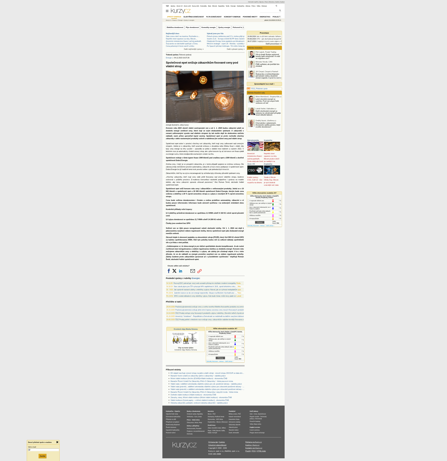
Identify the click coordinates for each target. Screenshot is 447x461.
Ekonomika (211, 419)
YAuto (266, 2)
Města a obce (233, 414)
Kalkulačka (240, 6)
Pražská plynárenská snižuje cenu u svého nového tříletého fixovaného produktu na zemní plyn (211, 307)
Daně (230, 433)
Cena (255, 414)
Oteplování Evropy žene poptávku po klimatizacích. (226, 41)
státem (188, 231)
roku (193, 189)
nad (191, 133)
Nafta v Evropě (212, 433)
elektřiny (177, 194)
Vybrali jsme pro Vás (215, 33)
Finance (174, 20)
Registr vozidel (254, 416)
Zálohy (168, 257)
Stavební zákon (234, 430)
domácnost (189, 213)
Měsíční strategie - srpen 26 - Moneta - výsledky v (226, 44)
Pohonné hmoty (239, 27)
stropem (204, 133)
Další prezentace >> (274, 44)
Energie (169, 58)
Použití (248, 451)
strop (239, 138)
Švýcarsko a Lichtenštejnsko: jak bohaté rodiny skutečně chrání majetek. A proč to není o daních (264, 77)
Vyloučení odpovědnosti (217, 445)
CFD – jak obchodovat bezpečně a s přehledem (274, 39)
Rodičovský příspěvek (173, 424)
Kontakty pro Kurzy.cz (253, 448)
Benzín (218, 430)
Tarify (227, 6)
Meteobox (271, 2)
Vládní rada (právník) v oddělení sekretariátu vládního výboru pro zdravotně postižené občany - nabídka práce (208, 389)
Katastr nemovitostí (235, 416)
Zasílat (42, 456)
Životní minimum (171, 427)
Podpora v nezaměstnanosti (196, 431)
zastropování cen (201, 128)
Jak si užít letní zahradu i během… (269, 36)
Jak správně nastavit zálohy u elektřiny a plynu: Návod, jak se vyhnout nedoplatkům (205, 290)
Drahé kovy (211, 425)
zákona (168, 167)
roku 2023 (177, 128)
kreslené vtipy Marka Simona (186, 349)
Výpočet (177, 411)
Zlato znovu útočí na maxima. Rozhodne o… (183, 36)
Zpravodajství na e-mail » (264, 84)
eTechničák (258, 419)
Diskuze (264, 6)
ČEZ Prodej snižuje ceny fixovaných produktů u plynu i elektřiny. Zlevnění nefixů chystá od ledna (211, 313)
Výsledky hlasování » (213, 361)
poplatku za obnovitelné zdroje (200, 237)
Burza (210, 414)
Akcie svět (187, 6)
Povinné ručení (170, 433)
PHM (214, 430)
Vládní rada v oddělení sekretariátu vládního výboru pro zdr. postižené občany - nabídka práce (206, 384)
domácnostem (189, 200)
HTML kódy (261, 451)
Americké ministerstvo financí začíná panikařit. (183, 41)
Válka (258, 6)
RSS (253, 89)
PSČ (239, 414)
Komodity (203, 6)
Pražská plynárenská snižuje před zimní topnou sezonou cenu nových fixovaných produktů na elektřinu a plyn (217, 310)
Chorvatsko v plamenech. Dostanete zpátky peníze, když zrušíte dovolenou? (268, 125)
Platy (200, 422)
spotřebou (201, 213)
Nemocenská (191, 428)
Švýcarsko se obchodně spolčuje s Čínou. (182, 44)
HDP (217, 419)
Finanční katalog (255, 421)
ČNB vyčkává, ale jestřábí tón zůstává (267, 65)
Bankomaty (196, 411)
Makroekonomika (253, 140)
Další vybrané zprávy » (236, 49)
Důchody (190, 434)
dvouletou (215, 146)
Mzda (196, 422)
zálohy (213, 251)
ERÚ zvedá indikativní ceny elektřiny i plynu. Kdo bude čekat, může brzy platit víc (205, 296)
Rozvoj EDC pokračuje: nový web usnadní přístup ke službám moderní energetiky (205, 283)
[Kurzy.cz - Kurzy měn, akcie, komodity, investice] (181, 13)
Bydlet (277, 2)
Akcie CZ (179, 6)
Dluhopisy (211, 416)
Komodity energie (208, 27)
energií (176, 131)
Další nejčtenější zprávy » (194, 49)
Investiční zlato (216, 428)
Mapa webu (257, 424)
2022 (239, 149)
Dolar (200, 416)
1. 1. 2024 (218, 128)
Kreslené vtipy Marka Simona (186, 329)
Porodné (198, 428)
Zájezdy (261, 2)
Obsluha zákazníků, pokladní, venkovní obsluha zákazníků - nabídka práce (199, 403)
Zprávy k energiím (189, 20)
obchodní (234, 182)
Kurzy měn (195, 6)
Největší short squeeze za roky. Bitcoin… (181, 39)
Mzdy (221, 419)
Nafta (223, 430)
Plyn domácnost (192, 27)
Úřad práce (190, 422)
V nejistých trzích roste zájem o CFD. (270, 41)
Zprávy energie (224, 27)
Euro (196, 416)
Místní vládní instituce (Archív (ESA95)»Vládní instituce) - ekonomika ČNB (199, 378)
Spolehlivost (262, 414)
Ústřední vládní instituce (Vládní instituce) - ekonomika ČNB (193, 395)
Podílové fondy (219, 416)
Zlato (209, 6)
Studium (282, 2)
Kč (225, 213)
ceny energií (174, 149)
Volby (251, 424)
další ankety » (229, 361)
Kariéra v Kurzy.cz (252, 445)
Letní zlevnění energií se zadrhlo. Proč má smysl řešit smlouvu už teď (267, 101)
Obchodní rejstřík (253, 2)
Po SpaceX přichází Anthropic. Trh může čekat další (226, 46)
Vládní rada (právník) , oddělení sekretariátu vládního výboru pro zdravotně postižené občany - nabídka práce (208, 387)
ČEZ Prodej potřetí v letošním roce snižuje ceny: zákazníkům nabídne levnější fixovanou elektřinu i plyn (214, 319)
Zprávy (173, 6)
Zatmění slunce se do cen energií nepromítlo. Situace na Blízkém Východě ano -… (205, 293)
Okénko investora (254, 48)
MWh (211, 213)
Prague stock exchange (257, 433)
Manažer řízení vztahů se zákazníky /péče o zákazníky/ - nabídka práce (198, 376)
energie (171, 154)
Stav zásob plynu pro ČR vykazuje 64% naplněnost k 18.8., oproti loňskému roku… (205, 286)
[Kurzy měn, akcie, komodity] (185, 446)
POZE (216, 237)
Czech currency (255, 430)
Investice (211, 411)
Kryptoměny (268, 140)
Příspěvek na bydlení (172, 422)
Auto (251, 414)
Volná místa (196, 420)
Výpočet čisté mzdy (172, 414)
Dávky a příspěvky (193, 426)
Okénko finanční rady (256, 93)
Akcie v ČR (251, 164)
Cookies (222, 442)
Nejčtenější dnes (172, 33)
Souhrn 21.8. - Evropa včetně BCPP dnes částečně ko (227, 39)
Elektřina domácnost (175, 27)
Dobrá (178, 160)
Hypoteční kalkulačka (172, 430)
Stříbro (224, 428)
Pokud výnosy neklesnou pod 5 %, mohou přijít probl (227, 36)
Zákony (248, 6)
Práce (254, 6)
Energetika (265, 17)
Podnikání (232, 411)
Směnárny (190, 416)
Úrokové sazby (191, 414)
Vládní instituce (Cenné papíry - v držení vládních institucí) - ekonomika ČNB (200, 400)
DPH (188, 223)
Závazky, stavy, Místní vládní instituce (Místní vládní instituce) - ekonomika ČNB (201, 397)
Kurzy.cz (168, 20)
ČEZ (214, 414)
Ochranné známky (234, 422)
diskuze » (222, 361)
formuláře (236, 433)
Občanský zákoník (234, 424)
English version (255, 427)
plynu (213, 194)
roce (174, 151)
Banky (189, 411)
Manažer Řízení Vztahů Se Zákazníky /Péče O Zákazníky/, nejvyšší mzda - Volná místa (204, 392)
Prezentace (264, 33)
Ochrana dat (213, 442)
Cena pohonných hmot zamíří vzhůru (180, 46)
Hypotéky (221, 6)
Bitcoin (214, 6)
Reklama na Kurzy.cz (253, 442)
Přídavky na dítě (171, 419)
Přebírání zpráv (262, 89)
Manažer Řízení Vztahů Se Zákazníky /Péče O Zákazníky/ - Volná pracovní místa (202, 381)
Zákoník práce (233, 427)
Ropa (209, 430)
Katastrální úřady (234, 419)
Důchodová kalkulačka (173, 416)
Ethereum (225, 422)
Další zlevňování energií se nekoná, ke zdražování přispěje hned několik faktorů (268, 113)
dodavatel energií (237, 231)
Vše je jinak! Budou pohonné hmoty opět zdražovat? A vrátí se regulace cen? (268, 56)
